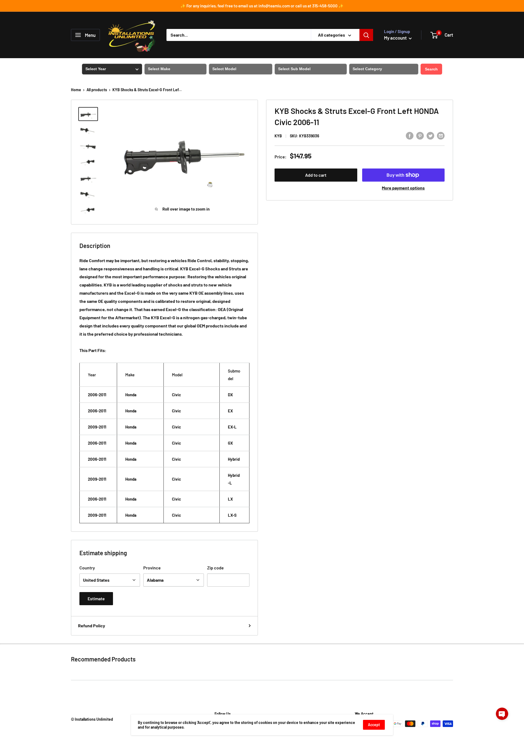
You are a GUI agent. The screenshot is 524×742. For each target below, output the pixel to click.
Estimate (96, 598)
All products (97, 89)
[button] (502, 714)
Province (152, 567)
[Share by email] (441, 135)
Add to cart (315, 175)
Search (431, 69)
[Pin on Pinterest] (420, 135)
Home (76, 89)
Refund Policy (91, 625)
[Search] (366, 35)
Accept (374, 724)
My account (395, 37)
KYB (278, 136)
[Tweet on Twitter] (430, 135)
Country (87, 567)
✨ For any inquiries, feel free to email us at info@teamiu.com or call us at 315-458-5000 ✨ (262, 5)
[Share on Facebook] (409, 135)
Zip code (215, 567)
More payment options (403, 187)
